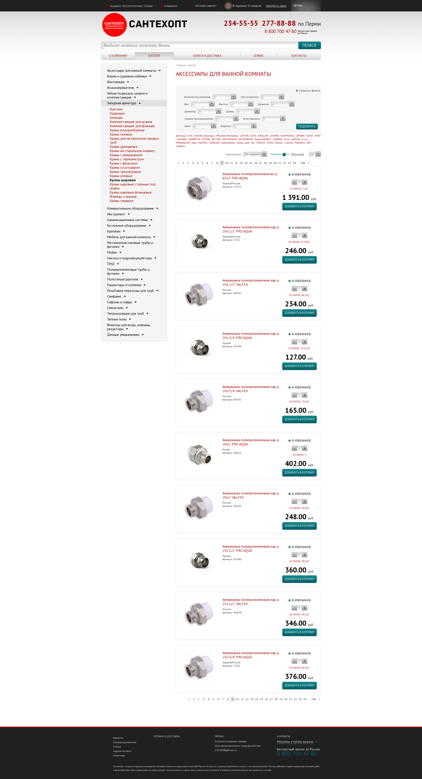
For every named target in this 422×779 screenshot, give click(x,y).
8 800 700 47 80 (280, 31)
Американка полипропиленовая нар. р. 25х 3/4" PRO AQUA (250, 655)
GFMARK (182, 139)
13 (241, 163)
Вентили (116, 109)
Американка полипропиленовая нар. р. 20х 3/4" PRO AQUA (250, 335)
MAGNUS (300, 142)
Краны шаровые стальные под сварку (133, 186)
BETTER (216, 139)
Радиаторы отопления (124, 285)
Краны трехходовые (125, 171)
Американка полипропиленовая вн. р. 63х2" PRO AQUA (250, 176)
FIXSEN (206, 139)
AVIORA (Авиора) (204, 135)
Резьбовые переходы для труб (131, 290)
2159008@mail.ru (226, 750)
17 (260, 163)
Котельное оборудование (127, 225)
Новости (118, 737)
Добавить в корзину (299, 206)
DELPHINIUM (229, 139)
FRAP (318, 135)
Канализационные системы (128, 220)
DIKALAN (263, 135)
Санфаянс (114, 296)
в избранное (301, 174)
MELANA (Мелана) (227, 135)
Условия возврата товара (231, 741)
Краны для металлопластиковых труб (134, 140)
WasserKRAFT (263, 139)
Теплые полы (117, 319)
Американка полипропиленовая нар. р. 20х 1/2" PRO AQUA (250, 229)
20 (274, 163)
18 (265, 163)
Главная (180, 65)
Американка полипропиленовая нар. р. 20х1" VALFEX (250, 495)
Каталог (154, 56)
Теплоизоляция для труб (126, 313)
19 (270, 163)
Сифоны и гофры (120, 302)
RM (309, 142)
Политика (119, 755)
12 (236, 163)
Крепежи (114, 231)
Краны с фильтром (124, 163)
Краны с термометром (127, 159)
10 (226, 163)
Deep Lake (243, 142)
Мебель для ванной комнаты (129, 237)
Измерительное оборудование (131, 208)
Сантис (289, 142)
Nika (194, 142)
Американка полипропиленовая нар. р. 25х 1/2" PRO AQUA (250, 548)
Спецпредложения (124, 742)
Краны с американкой (126, 155)
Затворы (116, 117)
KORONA (215, 142)
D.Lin (287, 139)
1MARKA (277, 139)
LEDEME (274, 135)
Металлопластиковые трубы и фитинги (130, 244)
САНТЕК (244, 135)
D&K (253, 135)
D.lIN (190, 135)
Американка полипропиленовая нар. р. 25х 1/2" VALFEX (250, 601)
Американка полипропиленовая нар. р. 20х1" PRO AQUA (250, 442)
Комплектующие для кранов (131, 121)
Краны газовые (121, 134)
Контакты (298, 56)
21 (279, 163)
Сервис (258, 56)
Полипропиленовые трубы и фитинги (128, 271)
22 (284, 163)
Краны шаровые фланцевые (131, 192)
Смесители (115, 307)
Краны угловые (121, 176)
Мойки (112, 252)
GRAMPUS (194, 139)
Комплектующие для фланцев (132, 126)
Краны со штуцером (125, 167)
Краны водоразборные (127, 130)
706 (302, 163)
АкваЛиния (228, 142)
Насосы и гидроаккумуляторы (130, 258)
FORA (270, 142)
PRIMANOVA (183, 142)
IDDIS (310, 135)
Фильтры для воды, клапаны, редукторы (129, 327)
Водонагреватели (121, 87)
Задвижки (117, 113)
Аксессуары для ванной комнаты (132, 70)
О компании (118, 56)
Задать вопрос (122, 751)
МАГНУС (203, 142)
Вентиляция (116, 82)
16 (255, 163)
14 (245, 163)
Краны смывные (122, 200)
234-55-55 (241, 23)
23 (289, 163)
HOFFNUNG (287, 135)
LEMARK (300, 135)
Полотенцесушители (123, 279)
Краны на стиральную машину (132, 150)
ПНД (111, 263)
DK (253, 142)
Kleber (279, 142)
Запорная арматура (122, 103)
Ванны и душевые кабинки (127, 76)
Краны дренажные (124, 146)
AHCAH (296, 139)
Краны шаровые (123, 180)
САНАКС (180, 146)
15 (250, 163)
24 (294, 163)
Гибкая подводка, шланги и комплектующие (127, 95)
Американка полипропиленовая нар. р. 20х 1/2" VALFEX (250, 282)
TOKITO (260, 142)
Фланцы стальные (123, 196)
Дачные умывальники (123, 334)
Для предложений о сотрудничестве (238, 745)
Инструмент (116, 214)
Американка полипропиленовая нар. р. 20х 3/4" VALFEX (250, 388)
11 (231, 163)
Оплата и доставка (207, 56)
